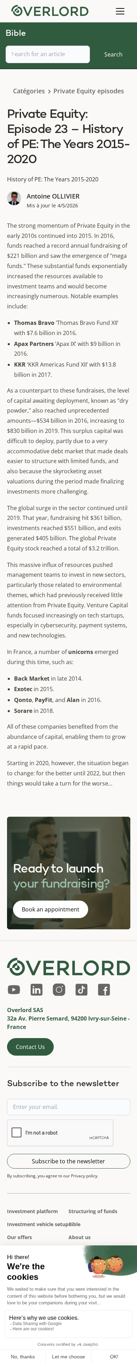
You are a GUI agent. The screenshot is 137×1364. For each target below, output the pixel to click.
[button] (119, 11)
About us (79, 1237)
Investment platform (32, 1211)
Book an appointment (50, 909)
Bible (74, 1224)
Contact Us (30, 1047)
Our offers (19, 1237)
